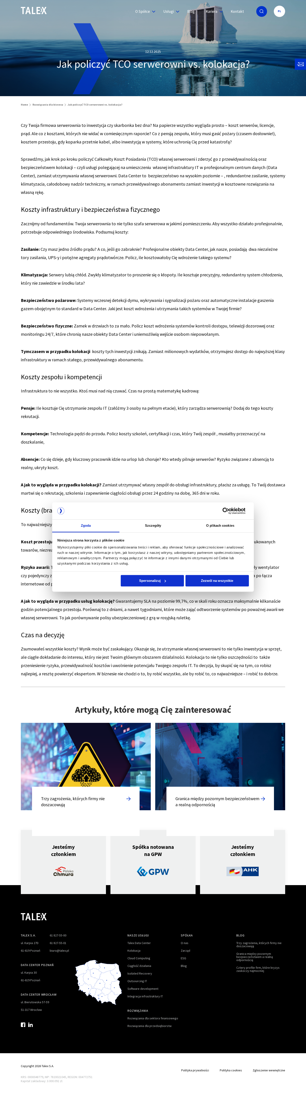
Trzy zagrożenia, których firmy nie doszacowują (259, 944)
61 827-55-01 (58, 943)
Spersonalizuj (150, 581)
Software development (142, 988)
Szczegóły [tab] (153, 526)
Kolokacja (133, 950)
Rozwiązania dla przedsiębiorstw (149, 1025)
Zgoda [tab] (86, 526)
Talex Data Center (139, 943)
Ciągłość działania (139, 965)
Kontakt (237, 11)
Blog (191, 11)
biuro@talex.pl (59, 950)
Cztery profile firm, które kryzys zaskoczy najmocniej (258, 969)
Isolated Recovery (139, 973)
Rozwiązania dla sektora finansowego (152, 1018)
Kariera (211, 11)
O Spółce (142, 11)
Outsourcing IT (137, 981)
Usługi (168, 11)
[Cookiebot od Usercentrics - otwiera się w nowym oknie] (229, 510)
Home (24, 104)
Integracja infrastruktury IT (145, 996)
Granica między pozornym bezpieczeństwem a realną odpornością (254, 957)
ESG (183, 958)
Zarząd (185, 950)
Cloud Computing (138, 958)
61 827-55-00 (58, 935)
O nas (184, 943)
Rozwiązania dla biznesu (47, 104)
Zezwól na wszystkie (217, 581)
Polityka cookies (231, 1070)
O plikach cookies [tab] (220, 526)
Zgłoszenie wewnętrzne (269, 1070)
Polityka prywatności (195, 1070)
